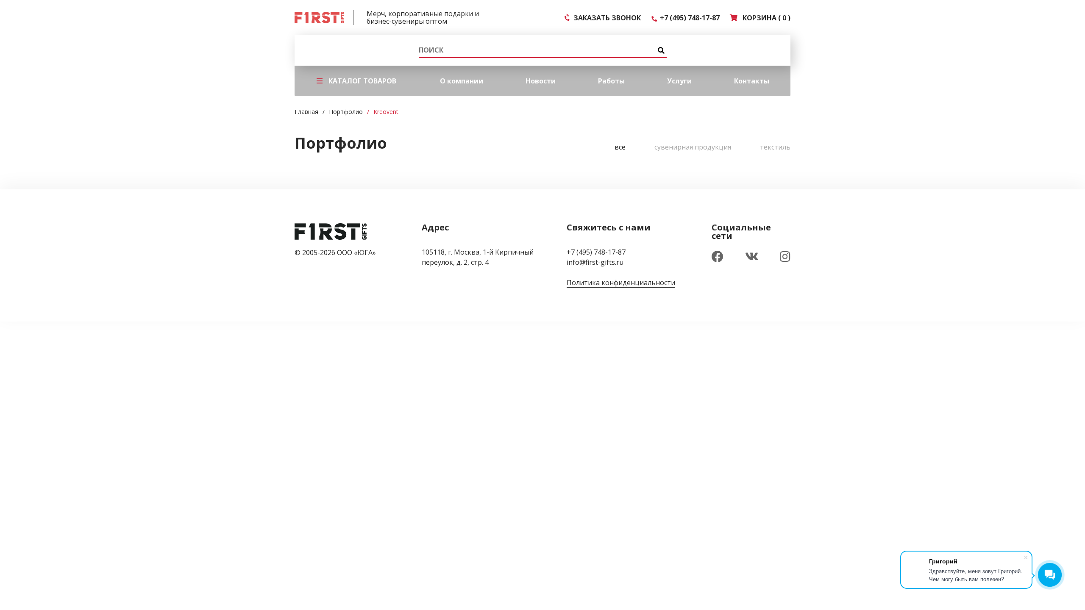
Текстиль (775, 147)
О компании (461, 81)
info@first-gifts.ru (595, 262)
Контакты (751, 81)
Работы (611, 81)
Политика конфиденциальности (621, 282)
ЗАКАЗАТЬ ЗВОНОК (605, 17)
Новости (541, 81)
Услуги (679, 81)
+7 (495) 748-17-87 (688, 17)
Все (620, 147)
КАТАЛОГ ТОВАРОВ (362, 81)
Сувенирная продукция (692, 147)
